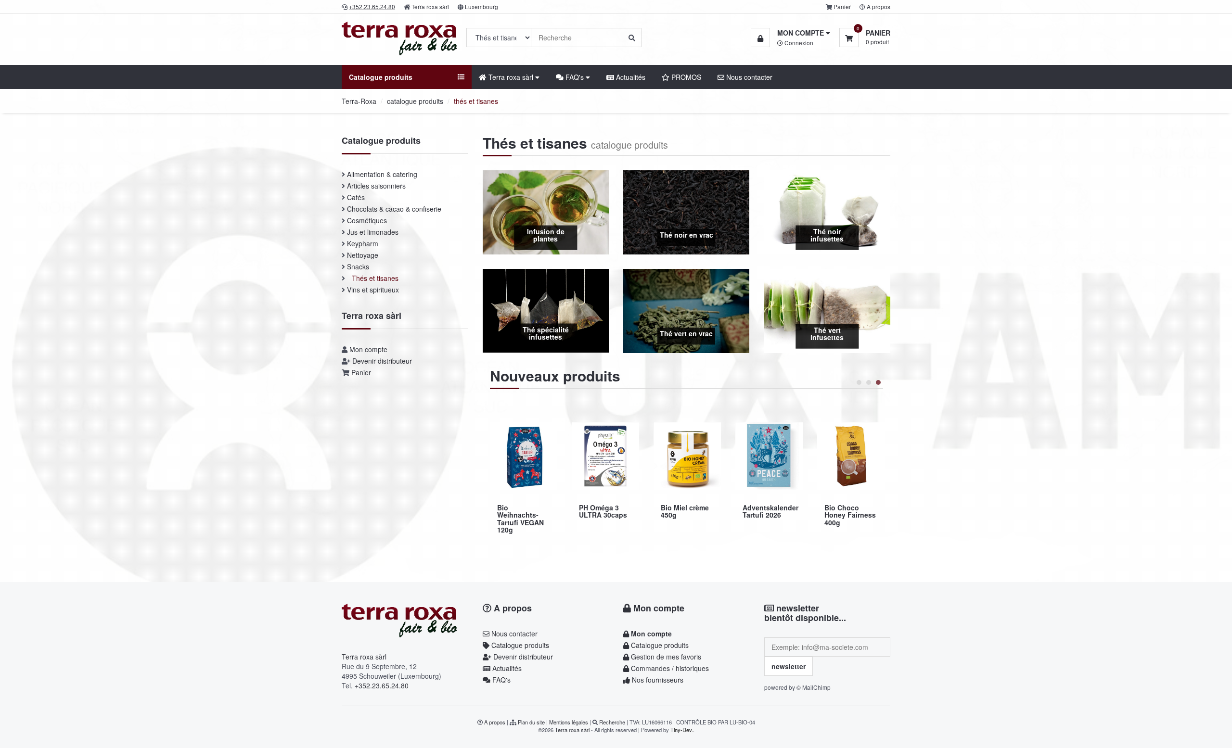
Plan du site (531, 722)
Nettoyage (362, 255)
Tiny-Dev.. (682, 730)
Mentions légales (568, 722)
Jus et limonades (372, 232)
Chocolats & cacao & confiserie (394, 209)
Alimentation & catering (382, 174)
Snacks (358, 266)
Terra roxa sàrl (430, 6)
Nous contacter (748, 77)
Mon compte (368, 349)
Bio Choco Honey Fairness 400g (686, 515)
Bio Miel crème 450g (521, 511)
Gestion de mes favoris (665, 656)
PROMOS (685, 77)
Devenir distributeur (382, 361)
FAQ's (500, 680)
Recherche (612, 722)
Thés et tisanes (375, 278)
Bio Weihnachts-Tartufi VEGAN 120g (847, 518)
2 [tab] (868, 382)
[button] (790, 33)
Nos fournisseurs (656, 680)
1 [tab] (859, 382)
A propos (878, 6)
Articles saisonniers (376, 185)
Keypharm (362, 243)
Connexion (798, 42)
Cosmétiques (367, 220)
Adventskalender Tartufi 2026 (607, 511)
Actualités (629, 77)
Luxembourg (481, 6)
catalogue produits (415, 101)
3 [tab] (878, 382)
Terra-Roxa (359, 101)
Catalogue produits (519, 645)
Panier (842, 6)
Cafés (356, 197)
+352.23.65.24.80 (382, 685)
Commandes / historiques (669, 668)
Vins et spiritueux (373, 289)
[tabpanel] (523, 474)
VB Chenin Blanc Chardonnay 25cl (763, 518)
